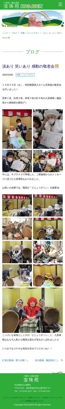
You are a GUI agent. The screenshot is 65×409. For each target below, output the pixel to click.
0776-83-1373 (25, 391)
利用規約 (28, 401)
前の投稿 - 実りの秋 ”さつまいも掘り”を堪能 (27, 360)
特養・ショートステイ (25, 75)
